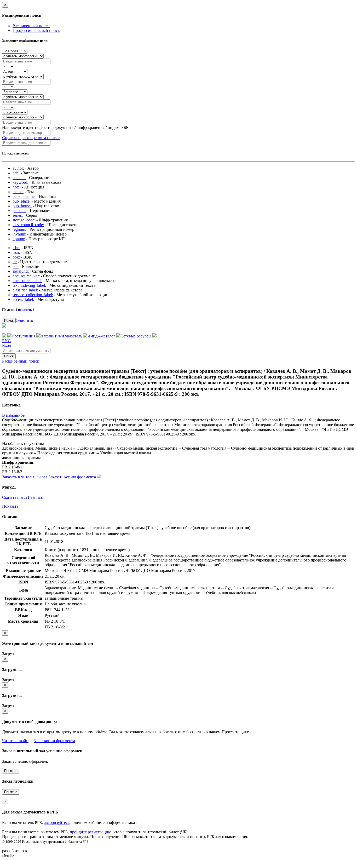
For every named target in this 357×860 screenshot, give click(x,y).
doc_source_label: (27, 280)
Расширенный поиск (31, 26)
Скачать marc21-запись (22, 497)
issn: (16, 252)
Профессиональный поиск (36, 30)
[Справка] (154, 336)
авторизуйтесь (57, 822)
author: (18, 168)
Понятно (10, 771)
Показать (10, 506)
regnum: (19, 229)
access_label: (23, 299)
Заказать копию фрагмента (72, 477)
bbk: (16, 257)
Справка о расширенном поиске (31, 137)
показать (25, 310)
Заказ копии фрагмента (54, 740)
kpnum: (19, 239)
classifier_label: (25, 290)
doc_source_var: (26, 276)
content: (19, 177)
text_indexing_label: (29, 285)
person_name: (24, 196)
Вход (6, 345)
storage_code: (24, 220)
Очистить (24, 320)
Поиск (9, 321)
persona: (19, 210)
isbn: (16, 247)
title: (16, 173)
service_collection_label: (33, 295)
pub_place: (22, 201)
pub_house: (22, 206)
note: (17, 187)
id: (15, 262)
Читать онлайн (15, 740)
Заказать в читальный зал (24, 477)
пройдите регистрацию (90, 832)
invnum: (19, 234)
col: (16, 266)
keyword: (20, 182)
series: (18, 215)
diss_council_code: (28, 224)
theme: (18, 192)
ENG (6, 341)
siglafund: (21, 271)
